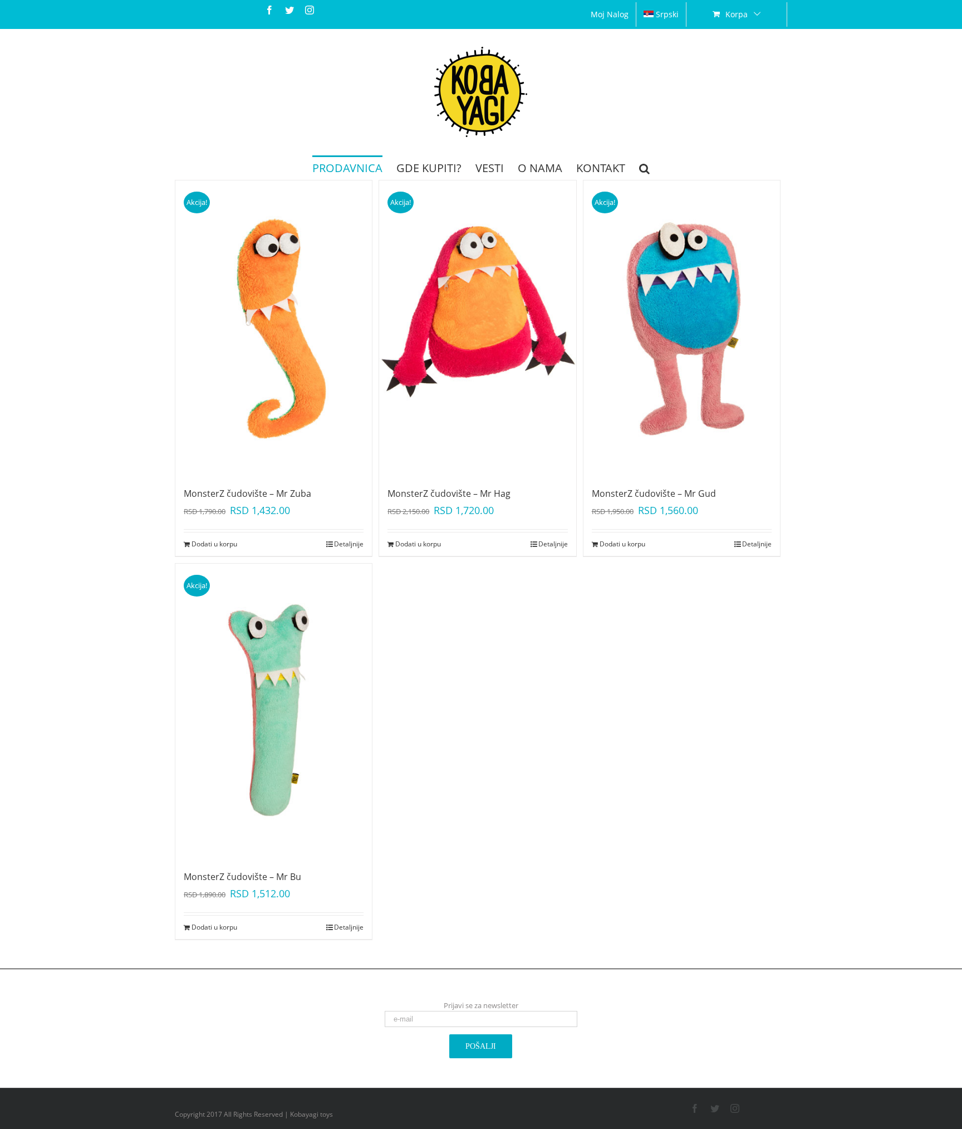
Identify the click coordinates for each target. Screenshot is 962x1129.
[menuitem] (609, 14)
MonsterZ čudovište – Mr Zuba (247, 493)
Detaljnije (349, 544)
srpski (667, 14)
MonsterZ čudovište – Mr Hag (449, 493)
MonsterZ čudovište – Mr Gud (654, 493)
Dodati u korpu (214, 544)
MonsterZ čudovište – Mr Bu (242, 877)
